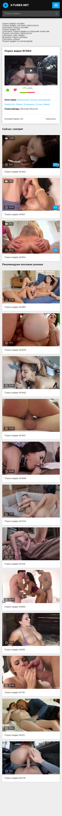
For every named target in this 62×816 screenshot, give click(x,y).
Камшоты (10, 104)
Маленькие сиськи (27, 100)
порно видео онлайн (13, 24)
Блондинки (44, 100)
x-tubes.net (19, 5)
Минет (19, 104)
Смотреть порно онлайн (15, 27)
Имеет (46, 104)
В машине (29, 104)
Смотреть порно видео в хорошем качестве (25, 31)
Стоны (38, 104)
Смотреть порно (11, 39)
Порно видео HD (11, 29)
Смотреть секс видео (13, 35)
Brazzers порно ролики (14, 37)
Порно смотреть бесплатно (17, 33)
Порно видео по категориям (17, 41)
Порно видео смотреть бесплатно (20, 25)
